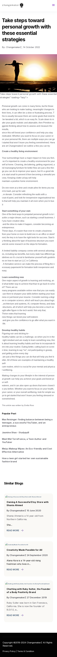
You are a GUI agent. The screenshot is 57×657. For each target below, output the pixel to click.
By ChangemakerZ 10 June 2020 (24, 510)
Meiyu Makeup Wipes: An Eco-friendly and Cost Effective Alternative (27, 450)
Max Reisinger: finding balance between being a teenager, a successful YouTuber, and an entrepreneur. (27, 422)
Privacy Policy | (10, 651)
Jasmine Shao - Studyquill (15, 432)
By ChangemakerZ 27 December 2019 (27, 597)
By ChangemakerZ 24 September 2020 (27, 555)
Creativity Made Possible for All (24, 550)
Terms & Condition (25, 651)
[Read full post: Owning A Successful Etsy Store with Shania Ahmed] (23, 496)
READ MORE (13, 530)
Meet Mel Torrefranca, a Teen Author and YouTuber (24, 440)
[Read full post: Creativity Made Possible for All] (16, 544)
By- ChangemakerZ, (12, 47)
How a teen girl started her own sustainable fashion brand (25, 460)
